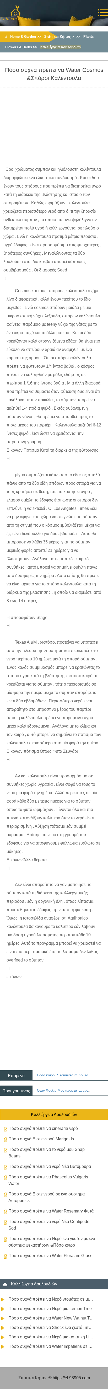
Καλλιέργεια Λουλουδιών (60, 47)
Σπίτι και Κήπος (57, 37)
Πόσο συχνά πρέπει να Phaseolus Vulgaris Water (48, 1180)
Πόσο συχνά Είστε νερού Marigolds (41, 1139)
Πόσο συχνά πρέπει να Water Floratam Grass (50, 1255)
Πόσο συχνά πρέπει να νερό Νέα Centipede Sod (48, 1224)
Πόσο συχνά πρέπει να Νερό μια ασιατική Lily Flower (51, 1337)
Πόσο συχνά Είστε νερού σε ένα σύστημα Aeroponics (46, 1197)
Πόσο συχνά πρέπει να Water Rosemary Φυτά (51, 1211)
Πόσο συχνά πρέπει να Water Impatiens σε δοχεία (51, 1346)
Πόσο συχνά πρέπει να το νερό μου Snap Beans (46, 1152)
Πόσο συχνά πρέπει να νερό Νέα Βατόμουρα (49, 1166)
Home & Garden (23, 37)
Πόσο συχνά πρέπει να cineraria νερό (43, 1128)
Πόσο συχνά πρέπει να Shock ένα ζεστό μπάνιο (51, 1327)
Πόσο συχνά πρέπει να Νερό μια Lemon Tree (50, 1308)
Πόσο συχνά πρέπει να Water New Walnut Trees (51, 1318)
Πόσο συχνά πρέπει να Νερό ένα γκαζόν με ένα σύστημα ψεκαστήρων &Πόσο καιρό (51, 1241)
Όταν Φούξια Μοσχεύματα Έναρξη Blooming (71, 1090)
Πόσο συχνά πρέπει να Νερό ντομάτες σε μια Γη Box (51, 1299)
